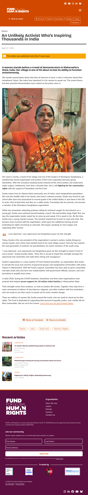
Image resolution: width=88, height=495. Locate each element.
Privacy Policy (59, 458)
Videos (77, 19)
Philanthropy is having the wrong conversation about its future (37, 361)
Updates (69, 19)
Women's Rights (61, 328)
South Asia (44, 328)
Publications (75, 23)
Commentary (59, 19)
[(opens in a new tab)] (7, 346)
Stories (49, 19)
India (32, 328)
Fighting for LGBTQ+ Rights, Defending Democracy (32, 375)
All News (41, 19)
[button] (80, 10)
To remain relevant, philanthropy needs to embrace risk (34, 346)
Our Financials (9, 484)
